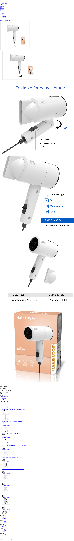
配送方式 (4, 526)
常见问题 (4, 516)
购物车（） (2, 7)
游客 (1, 4)
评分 (3, 399)
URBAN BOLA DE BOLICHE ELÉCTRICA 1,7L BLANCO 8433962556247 (15, 481)
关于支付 (4, 522)
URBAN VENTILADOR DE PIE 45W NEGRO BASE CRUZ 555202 (14, 445)
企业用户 (6, 3)
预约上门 (4, 530)
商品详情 (4, 398)
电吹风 (10, 20)
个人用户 (2, 3)
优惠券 (3, 517)
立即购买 (2, 396)
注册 (1, 6)
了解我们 (4, 16)
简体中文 (2, 8)
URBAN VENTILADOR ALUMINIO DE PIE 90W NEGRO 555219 (13, 433)
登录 (3, 6)
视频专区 (4, 17)
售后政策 (4, 531)
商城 (3, 13)
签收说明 (4, 525)
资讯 (3, 14)
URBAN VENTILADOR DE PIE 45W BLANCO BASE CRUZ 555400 (14, 409)
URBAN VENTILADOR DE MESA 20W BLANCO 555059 (12, 457)
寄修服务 (4, 529)
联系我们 (4, 534)
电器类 (6, 20)
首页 (3, 12)
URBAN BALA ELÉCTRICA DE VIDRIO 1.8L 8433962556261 (13, 469)
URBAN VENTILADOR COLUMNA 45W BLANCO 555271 (12, 421)
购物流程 (4, 518)
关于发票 (4, 521)
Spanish (1, 10)
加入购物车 (6, 396)
